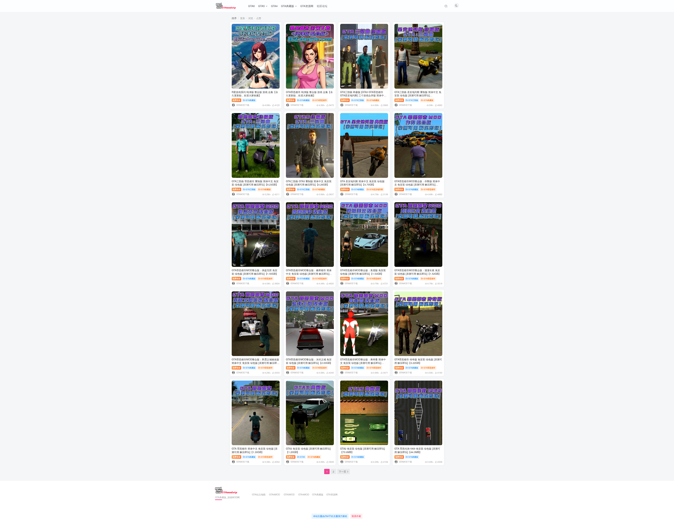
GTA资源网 (306, 6)
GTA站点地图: (257, 494)
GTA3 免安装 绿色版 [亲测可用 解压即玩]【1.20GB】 (308, 450)
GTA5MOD (289, 494)
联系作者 (356, 516)
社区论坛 (322, 6)
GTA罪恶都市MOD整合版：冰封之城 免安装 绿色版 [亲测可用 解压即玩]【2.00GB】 (309, 361)
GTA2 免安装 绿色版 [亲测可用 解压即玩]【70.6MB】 (362, 450)
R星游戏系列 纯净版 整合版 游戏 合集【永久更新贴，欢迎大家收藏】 (255, 93)
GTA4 (274, 6)
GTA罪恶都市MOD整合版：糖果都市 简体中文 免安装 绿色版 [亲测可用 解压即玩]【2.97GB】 (309, 273)
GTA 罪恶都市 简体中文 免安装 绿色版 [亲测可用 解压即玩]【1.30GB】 (254, 450)
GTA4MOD (303, 494)
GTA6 (251, 6)
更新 (242, 18)
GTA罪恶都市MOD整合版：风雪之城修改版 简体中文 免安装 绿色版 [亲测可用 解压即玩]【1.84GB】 (255, 363)
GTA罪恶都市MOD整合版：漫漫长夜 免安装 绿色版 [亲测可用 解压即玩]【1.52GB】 (417, 271)
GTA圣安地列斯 (376, 189)
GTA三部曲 (359, 100)
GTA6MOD (274, 494)
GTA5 (261, 6)
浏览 (250, 18)
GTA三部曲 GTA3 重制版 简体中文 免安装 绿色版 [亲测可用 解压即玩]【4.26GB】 (309, 182)
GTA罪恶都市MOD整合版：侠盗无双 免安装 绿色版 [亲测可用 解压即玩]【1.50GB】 (255, 271)
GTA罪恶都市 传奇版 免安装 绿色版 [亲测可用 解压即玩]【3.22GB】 (418, 361)
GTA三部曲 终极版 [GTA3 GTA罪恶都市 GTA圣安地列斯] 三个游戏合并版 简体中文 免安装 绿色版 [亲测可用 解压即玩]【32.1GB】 (363, 97)
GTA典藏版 (287, 6)
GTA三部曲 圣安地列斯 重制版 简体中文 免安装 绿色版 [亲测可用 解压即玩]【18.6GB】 (417, 95)
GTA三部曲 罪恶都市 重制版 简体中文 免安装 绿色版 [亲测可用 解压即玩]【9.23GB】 (255, 182)
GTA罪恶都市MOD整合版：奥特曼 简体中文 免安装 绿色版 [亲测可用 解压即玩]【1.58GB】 (363, 363)
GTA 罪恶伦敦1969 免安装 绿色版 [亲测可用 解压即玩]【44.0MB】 (417, 450)
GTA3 (302, 456)
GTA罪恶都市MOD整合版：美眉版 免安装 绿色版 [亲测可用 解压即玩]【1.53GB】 (363, 271)
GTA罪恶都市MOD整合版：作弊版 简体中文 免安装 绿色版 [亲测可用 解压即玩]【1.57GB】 (417, 184)
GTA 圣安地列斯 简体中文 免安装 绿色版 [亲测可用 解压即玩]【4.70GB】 (362, 182)
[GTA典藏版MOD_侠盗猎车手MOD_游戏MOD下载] (226, 490)
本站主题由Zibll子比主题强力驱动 (330, 516)
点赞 (258, 18)
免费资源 (236, 100)
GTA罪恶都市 (321, 100)
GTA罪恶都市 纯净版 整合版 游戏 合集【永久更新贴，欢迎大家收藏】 (309, 93)
